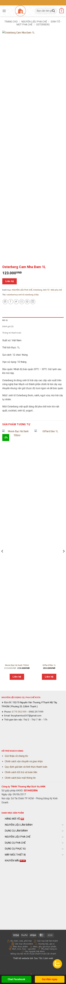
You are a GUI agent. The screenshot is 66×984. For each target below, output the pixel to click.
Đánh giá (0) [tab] (8, 326)
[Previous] (2, 557)
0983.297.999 (36, 711)
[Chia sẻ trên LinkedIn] (32, 301)
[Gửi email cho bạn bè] (21, 301)
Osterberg (37, 290)
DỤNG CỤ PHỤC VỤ (15, 848)
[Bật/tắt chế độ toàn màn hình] (12, 965)
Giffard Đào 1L (49, 665)
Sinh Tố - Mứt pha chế (52, 290)
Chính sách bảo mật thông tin (20, 777)
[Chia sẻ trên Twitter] (16, 301)
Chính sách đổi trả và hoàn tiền (21, 772)
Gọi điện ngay (49, 979)
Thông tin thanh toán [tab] (11, 333)
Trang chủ (10, 21)
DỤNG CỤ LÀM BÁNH (16, 830)
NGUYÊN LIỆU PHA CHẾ (34, 21)
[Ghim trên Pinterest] (27, 301)
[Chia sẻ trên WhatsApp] (5, 301)
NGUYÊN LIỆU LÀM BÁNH (18, 824)
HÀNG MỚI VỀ (12, 818)
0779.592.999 (19, 711)
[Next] (63, 557)
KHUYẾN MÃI (12, 860)
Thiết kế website (21, 958)
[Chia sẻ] (21, 965)
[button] (4, 11)
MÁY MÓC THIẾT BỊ (15, 854)
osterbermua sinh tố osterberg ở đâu (22, 294)
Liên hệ (9, 281)
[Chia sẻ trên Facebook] (10, 301)
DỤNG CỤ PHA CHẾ (15, 842)
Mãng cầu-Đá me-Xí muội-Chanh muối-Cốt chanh (33, 954)
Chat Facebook (16, 979)
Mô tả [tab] (5, 320)
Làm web (48, 958)
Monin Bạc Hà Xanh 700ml (17, 665)
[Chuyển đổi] (62, 825)
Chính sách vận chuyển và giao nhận (24, 761)
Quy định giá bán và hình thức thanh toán (26, 766)
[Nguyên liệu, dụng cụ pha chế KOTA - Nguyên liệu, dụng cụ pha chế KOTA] (20, 10)
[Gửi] (53, 11)
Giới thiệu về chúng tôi (16, 756)
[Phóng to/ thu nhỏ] (3, 965)
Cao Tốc (38, 958)
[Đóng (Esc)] (30, 965)
